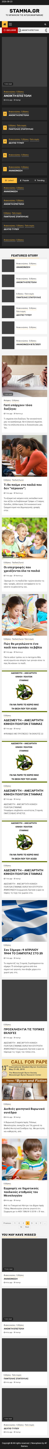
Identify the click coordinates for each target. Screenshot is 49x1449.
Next (27, 1227)
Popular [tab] (25, 180)
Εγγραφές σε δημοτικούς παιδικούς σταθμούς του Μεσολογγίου (21, 1192)
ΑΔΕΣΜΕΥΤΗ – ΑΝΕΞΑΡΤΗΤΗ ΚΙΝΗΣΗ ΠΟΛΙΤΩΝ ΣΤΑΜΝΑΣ (23, 722)
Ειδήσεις (12, 113)
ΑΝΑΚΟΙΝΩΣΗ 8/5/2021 (28, 344)
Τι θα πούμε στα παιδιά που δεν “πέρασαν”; (23, 486)
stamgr (23, 100)
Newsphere (36, 1443)
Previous (7, 1223)
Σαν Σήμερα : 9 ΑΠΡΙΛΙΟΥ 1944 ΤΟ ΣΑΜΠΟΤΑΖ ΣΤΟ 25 (23, 951)
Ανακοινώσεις (14, 127)
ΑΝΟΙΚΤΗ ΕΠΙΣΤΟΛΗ (23, 30)
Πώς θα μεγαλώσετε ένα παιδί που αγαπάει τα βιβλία (23, 645)
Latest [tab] (10, 180)
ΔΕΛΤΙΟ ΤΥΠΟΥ (16, 130)
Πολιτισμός (21, 113)
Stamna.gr (24, 11)
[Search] (45, 24)
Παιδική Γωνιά (17, 480)
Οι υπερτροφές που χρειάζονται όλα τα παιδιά (22, 569)
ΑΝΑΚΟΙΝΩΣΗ (15, 158)
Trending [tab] (40, 180)
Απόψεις (7, 400)
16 (21, 1227)
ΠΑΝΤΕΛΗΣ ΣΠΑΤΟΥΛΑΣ (21, 117)
